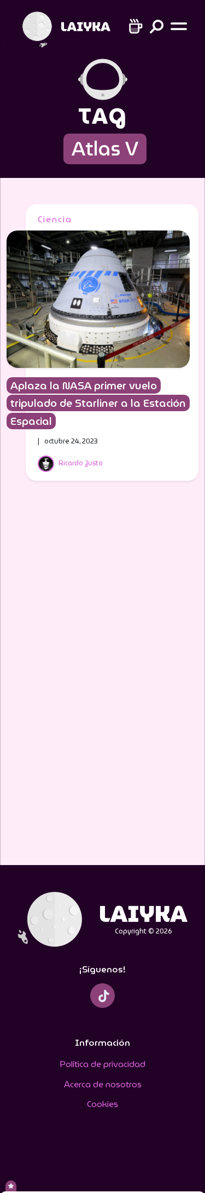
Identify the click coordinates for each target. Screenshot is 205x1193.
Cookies (102, 1104)
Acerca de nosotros (103, 1084)
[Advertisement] (103, 680)
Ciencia (55, 219)
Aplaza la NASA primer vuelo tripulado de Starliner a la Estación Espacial (98, 403)
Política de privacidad (102, 1064)
